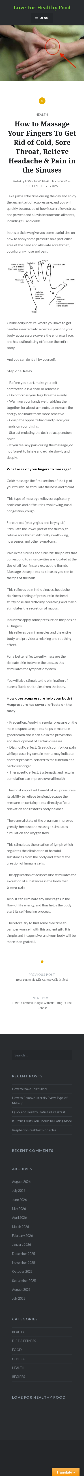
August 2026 (21, 1182)
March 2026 (20, 1227)
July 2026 (18, 1190)
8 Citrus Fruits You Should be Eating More (42, 1121)
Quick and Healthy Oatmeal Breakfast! (39, 1112)
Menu (44, 18)
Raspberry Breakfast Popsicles (34, 1130)
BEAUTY (18, 1332)
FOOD (17, 1350)
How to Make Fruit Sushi (29, 1089)
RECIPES (18, 1377)
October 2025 (22, 1271)
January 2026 (21, 1244)
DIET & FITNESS (24, 1341)
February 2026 (22, 1235)
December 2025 (23, 1254)
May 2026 (19, 1208)
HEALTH (42, 114)
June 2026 (19, 1200)
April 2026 (19, 1217)
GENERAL (19, 1359)
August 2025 (21, 1289)
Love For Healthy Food (42, 7)
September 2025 (24, 1280)
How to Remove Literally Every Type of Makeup (40, 1100)
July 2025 (18, 1298)
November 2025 (23, 1262)
